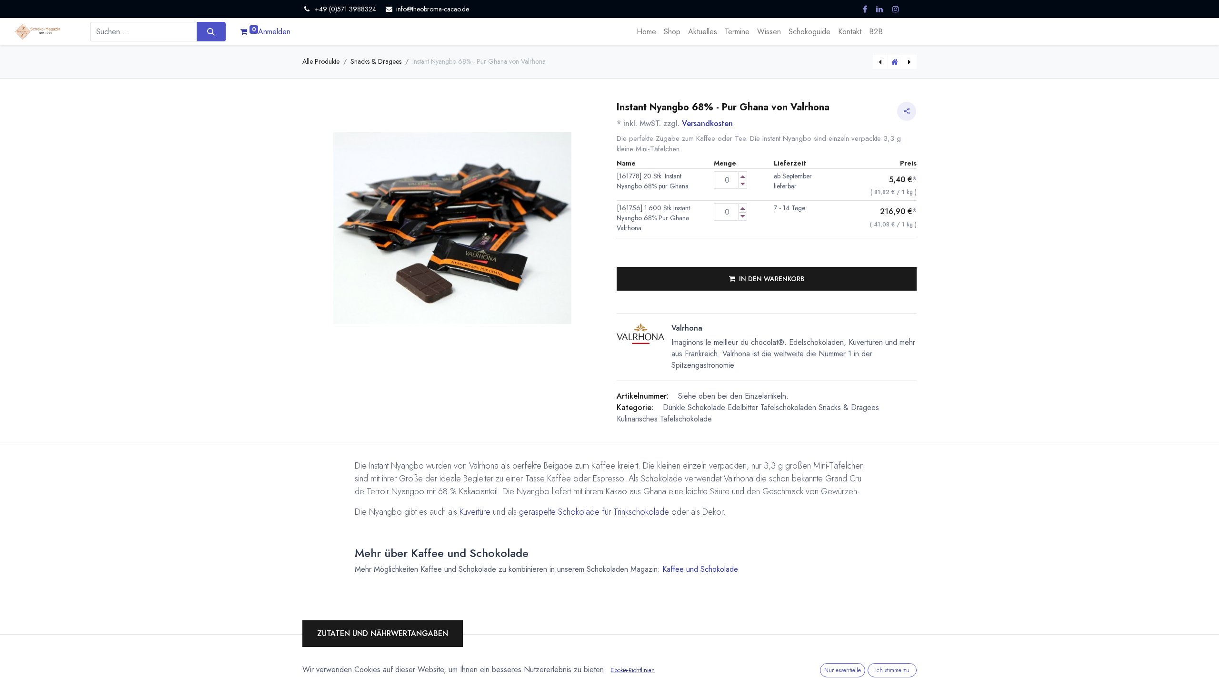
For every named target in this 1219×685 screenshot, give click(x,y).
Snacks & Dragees (375, 61)
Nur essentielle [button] (842, 670)
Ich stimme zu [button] (892, 670)
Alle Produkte (321, 61)
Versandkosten (707, 123)
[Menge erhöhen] (742, 176)
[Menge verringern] (742, 184)
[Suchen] (211, 31)
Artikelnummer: (643, 396)
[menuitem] (646, 31)
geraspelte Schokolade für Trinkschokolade (594, 512)
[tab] (382, 633)
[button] (767, 279)
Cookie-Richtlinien (633, 670)
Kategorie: (635, 407)
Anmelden (274, 31)
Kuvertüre (475, 512)
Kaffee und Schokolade (700, 569)
